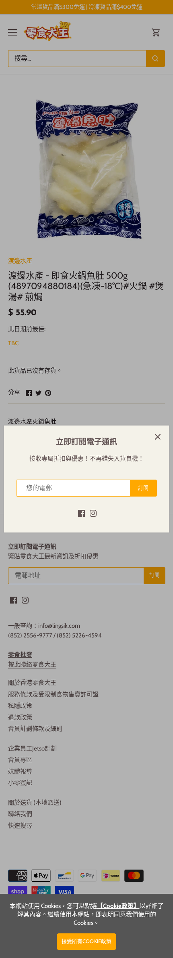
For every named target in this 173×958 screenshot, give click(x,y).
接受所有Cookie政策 (87, 941)
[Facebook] (81, 513)
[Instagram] (93, 513)
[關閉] (158, 437)
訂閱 (143, 488)
